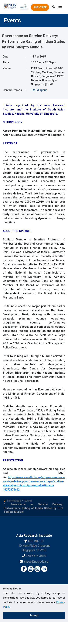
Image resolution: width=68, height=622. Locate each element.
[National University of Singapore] (10, 6)
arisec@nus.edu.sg (35, 561)
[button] (40, 7)
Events (28, 500)
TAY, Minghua (39, 90)
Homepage (14, 500)
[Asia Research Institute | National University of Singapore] (24, 6)
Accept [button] (34, 615)
